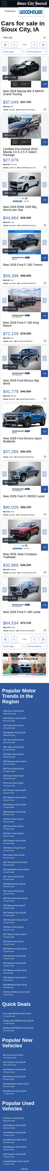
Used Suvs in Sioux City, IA (13, 1119)
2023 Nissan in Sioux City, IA (14, 849)
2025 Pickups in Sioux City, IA (14, 842)
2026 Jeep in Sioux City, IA (13, 748)
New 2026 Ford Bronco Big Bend (21, 382)
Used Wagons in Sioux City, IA (14, 1148)
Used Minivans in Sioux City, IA (15, 1141)
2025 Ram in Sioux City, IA (13, 943)
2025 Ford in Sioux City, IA (13, 827)
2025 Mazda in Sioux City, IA (14, 885)
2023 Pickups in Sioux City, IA (14, 806)
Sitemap (24, 1169)
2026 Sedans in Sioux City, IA (14, 813)
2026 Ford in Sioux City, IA (13, 726)
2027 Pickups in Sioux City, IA (14, 791)
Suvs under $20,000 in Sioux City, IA (17, 1015)
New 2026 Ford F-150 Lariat (21, 612)
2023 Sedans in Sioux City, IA (14, 957)
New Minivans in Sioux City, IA (14, 1092)
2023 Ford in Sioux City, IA (13, 820)
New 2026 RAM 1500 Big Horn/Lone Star (19, 208)
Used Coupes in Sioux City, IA (14, 1155)
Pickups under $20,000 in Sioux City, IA (18, 1022)
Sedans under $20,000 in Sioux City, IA (18, 1029)
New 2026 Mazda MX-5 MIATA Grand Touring (23, 93)
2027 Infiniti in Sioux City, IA (13, 856)
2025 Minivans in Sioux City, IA (15, 950)
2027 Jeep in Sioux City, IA (13, 878)
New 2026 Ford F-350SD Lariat (23, 496)
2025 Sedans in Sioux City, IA (14, 964)
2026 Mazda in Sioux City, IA (14, 734)
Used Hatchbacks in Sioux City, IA (16, 1162)
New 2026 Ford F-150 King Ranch (21, 324)
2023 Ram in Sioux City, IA (13, 928)
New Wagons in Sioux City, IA (14, 1070)
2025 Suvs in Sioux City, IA (13, 770)
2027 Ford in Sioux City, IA (13, 784)
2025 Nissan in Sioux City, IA (14, 906)
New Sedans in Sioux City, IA (14, 1078)
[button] (4, 69)
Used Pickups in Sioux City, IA (14, 1126)
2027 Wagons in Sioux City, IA (14, 935)
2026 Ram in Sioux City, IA (13, 755)
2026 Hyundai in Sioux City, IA (14, 762)
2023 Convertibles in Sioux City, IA (16, 993)
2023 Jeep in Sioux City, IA (13, 892)
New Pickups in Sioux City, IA (14, 1063)
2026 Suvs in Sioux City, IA (13, 712)
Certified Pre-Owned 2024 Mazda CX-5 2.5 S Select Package (20, 152)
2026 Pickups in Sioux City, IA (14, 719)
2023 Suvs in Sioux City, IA (13, 777)
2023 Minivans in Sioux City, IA (15, 986)
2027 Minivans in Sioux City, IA (15, 971)
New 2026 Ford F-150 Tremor (22, 264)
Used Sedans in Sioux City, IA (14, 1134)
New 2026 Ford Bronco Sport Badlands (22, 440)
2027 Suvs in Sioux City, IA (13, 741)
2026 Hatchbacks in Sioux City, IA (16, 870)
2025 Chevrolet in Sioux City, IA (15, 899)
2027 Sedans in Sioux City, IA (14, 914)
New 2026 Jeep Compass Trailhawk (20, 556)
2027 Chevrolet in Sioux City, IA (15, 863)
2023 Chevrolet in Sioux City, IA (15, 921)
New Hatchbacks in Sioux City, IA (16, 1085)
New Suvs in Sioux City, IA (13, 1056)
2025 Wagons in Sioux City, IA (14, 979)
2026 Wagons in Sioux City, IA (14, 798)
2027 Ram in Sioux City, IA (13, 834)
